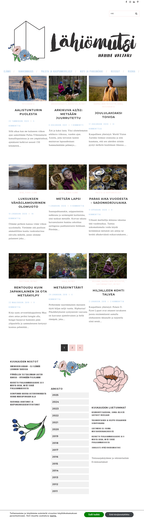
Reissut (115, 71)
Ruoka (131, 71)
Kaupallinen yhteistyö (105, 104)
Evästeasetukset (100, 462)
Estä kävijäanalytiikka (119, 514)
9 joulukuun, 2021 (58, 125)
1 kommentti (77, 125)
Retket (82, 104)
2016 (55, 456)
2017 (55, 450)
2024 (55, 402)
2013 (55, 477)
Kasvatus (73, 104)
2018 (55, 443)
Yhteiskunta (28, 104)
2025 (55, 395)
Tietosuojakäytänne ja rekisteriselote (110, 458)
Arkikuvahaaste (59, 104)
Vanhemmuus (25, 71)
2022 (55, 415)
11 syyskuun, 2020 (98, 210)
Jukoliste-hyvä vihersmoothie (106, 447)
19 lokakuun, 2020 (18, 213)
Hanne (79, 80)
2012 (55, 484)
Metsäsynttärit (68, 287)
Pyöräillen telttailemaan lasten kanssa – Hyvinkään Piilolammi (26, 376)
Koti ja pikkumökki (91, 71)
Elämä (7, 71)
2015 (55, 463)
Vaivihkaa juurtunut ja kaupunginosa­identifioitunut (25, 403)
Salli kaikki (94, 514)
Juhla (64, 281)
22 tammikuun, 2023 (19, 121)
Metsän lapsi (68, 199)
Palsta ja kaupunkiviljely (56, 71)
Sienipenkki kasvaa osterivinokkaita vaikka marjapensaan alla (28, 395)
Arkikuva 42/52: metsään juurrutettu (68, 114)
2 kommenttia (117, 301)
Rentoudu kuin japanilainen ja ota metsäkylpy (28, 291)
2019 (55, 436)
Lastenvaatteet (104, 284)
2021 (55, 422)
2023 (55, 408)
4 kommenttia (77, 206)
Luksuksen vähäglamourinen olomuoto (28, 202)
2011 (55, 491)
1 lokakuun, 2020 (57, 206)
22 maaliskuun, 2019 (19, 302)
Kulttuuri (24, 281)
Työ (65, 80)
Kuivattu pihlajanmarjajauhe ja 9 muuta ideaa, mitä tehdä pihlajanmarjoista (27, 385)
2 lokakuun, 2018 (97, 301)
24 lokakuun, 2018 (58, 294)
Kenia (120, 104)
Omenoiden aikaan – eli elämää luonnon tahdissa (25, 368)
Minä (22, 192)
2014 (55, 470)
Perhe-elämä (31, 192)
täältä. (53, 515)
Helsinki (96, 281)
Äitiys (62, 192)
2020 (55, 429)
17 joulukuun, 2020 (99, 124)
